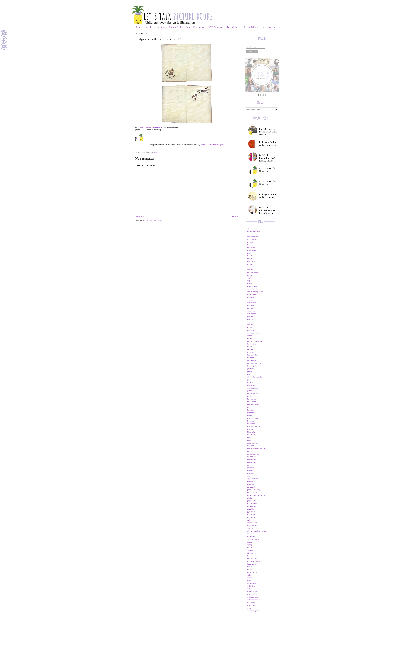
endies (156, 152)
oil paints (250, 470)
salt (248, 520)
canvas (249, 264)
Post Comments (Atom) (153, 220)
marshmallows (252, 443)
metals (249, 451)
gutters (249, 391)
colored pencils (252, 289)
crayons (250, 300)
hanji (249, 396)
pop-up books (252, 503)
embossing (251, 330)
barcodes (250, 245)
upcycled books (252, 572)
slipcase (250, 528)
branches (250, 256)
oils (248, 476)
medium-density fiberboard (256, 448)
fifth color (250, 352)
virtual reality (251, 583)
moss (249, 465)
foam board (251, 358)
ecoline (249, 327)
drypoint (250, 325)
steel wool (250, 550)
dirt (248, 322)
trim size (250, 567)
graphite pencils (252, 385)
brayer (249, 259)
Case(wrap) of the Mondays (267, 169)
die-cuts (250, 316)
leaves (249, 415)
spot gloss (251, 547)
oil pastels (250, 473)
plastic (249, 498)
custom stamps (252, 303)
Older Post (234, 216)
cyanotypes (251, 308)
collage (249, 283)
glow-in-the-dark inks (254, 377)
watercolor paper (253, 597)
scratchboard (252, 523)
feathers (250, 349)
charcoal (250, 275)
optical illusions (252, 479)
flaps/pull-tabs (252, 355)
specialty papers (253, 539)
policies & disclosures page (212, 145)
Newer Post (140, 216)
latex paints (251, 413)
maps (249, 437)
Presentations (233, 27)
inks (248, 407)
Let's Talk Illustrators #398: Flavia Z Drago (267, 158)
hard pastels (251, 399)
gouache (250, 382)
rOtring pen (251, 514)
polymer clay (251, 501)
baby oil (250, 242)
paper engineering (253, 490)
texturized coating (253, 561)
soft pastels (251, 536)
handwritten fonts (253, 393)
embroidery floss (253, 333)
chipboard (250, 278)
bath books (251, 248)
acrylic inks (251, 234)
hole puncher (251, 402)
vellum (249, 575)
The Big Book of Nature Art (151, 127)
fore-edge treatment (254, 363)
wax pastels (251, 602)
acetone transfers (253, 231)
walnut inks (251, 586)
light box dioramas (253, 426)
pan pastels (251, 487)
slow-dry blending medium (256, 531)
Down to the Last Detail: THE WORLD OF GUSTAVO (268, 131)
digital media (251, 319)
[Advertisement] (261, 628)
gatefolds (250, 369)
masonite (250, 446)
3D (248, 228)
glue (248, 380)
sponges (250, 545)
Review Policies (251, 27)
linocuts (250, 429)
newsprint (250, 468)
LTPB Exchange (215, 27)
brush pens (251, 261)
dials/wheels (251, 314)
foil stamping (251, 360)
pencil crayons (252, 492)
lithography (251, 432)
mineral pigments (253, 454)
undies (249, 569)
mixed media (251, 457)
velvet (249, 578)
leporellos (250, 421)
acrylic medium (252, 237)
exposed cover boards (255, 341)
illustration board (253, 404)
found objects (252, 366)
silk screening (252, 525)
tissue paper (251, 564)
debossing (251, 311)
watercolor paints (253, 594)
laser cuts (250, 410)
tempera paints (252, 558)
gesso (249, 371)
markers (250, 440)
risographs (251, 517)
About (148, 27)
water (249, 589)
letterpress (251, 424)
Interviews (160, 27)
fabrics (249, 347)
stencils (250, 553)
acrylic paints (252, 239)
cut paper (250, 305)
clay (248, 281)
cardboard (250, 267)
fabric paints (251, 344)
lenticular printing (253, 418)
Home (138, 27)
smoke (249, 534)
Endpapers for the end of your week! (267, 143)
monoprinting (251, 459)
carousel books (252, 272)
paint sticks (251, 481)
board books (251, 250)
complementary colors (255, 292)
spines (249, 542)
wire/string (251, 605)
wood (249, 608)
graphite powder (253, 388)
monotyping (251, 462)
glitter (249, 374)
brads (249, 253)
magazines (251, 435)
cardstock (250, 270)
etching (249, 338)
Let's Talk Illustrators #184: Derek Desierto (267, 210)
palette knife (251, 484)
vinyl (249, 580)
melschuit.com (269, 27)
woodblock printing (253, 611)
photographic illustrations (256, 495)
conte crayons (252, 294)
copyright (250, 297)
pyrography (251, 512)
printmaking (251, 506)
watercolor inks (252, 591)
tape (248, 556)
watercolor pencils (253, 600)
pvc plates (251, 509)
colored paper (252, 286)
